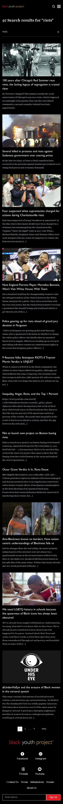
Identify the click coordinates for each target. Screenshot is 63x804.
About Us (31, 787)
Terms (24, 781)
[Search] (58, 32)
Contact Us (13, 781)
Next (44, 729)
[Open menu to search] (53, 6)
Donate (50, 781)
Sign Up (53, 797)
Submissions (37, 781)
